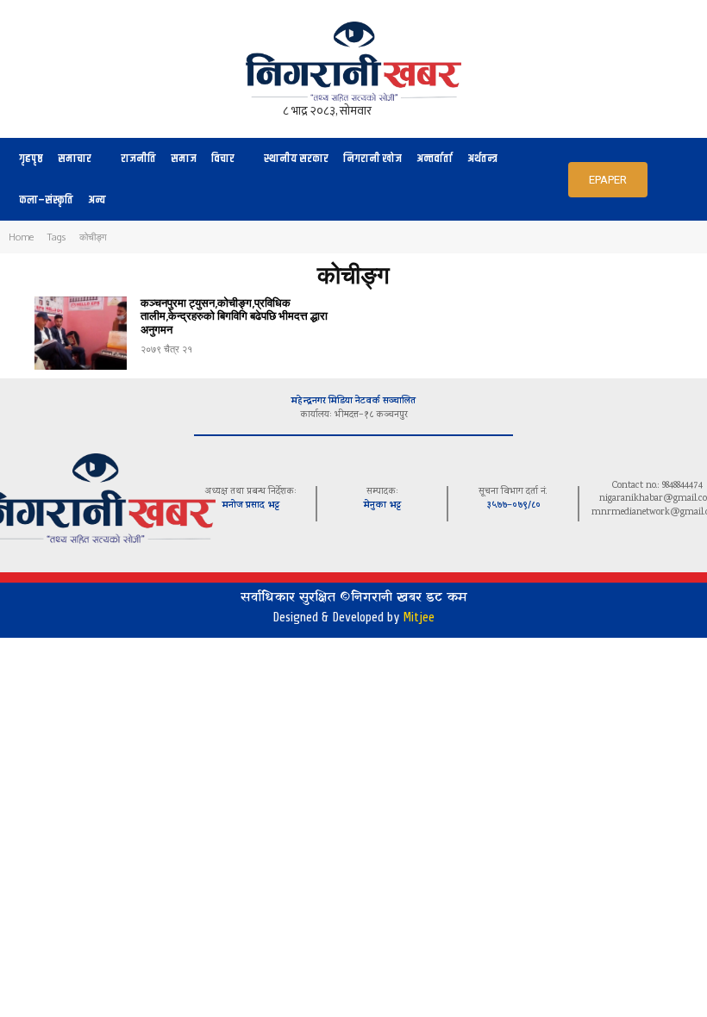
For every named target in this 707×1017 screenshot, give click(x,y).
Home (21, 237)
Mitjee (419, 617)
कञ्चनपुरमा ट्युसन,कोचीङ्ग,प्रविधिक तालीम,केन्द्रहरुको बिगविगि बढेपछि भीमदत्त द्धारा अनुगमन (234, 316)
